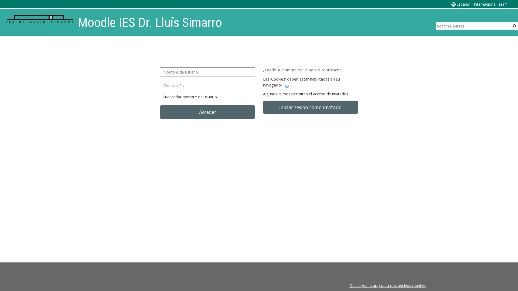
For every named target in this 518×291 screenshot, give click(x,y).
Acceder (207, 112)
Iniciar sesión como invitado (310, 107)
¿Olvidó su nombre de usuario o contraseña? (303, 69)
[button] (479, 4)
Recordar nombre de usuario (191, 96)
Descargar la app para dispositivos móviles (387, 285)
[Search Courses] (514, 26)
